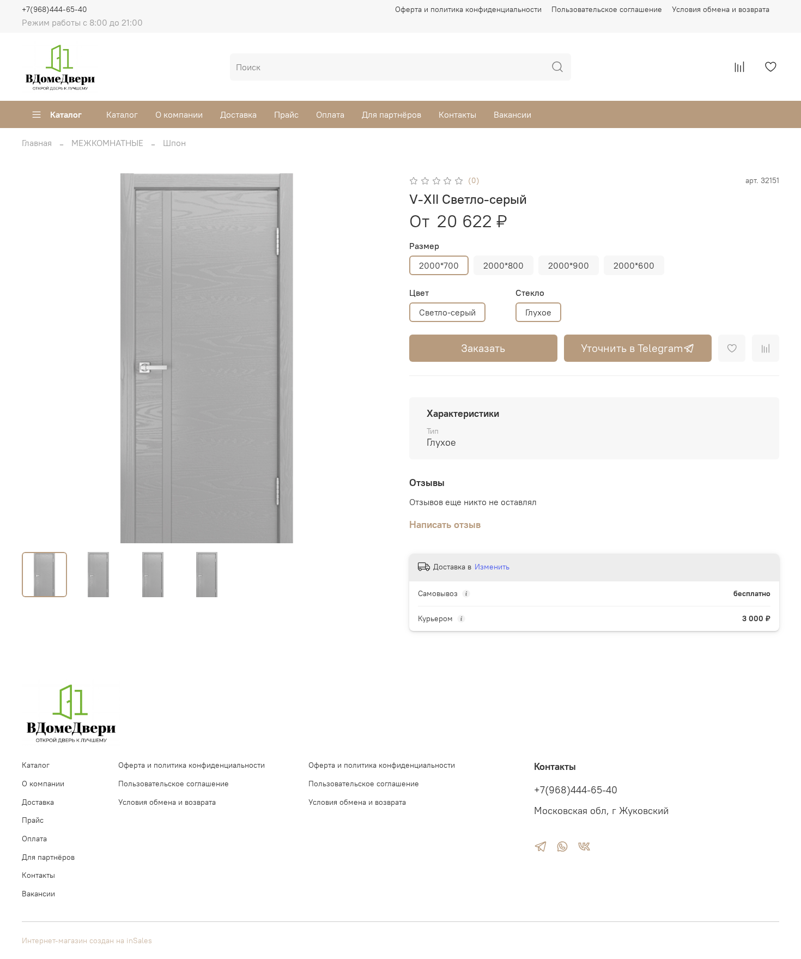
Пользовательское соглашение (606, 9)
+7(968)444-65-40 (54, 9)
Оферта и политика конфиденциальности (468, 9)
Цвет (419, 293)
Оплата (330, 114)
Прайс (286, 114)
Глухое (538, 312)
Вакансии (512, 114)
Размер (424, 246)
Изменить (492, 567)
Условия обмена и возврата (720, 9)
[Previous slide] (39, 358)
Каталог (66, 114)
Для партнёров (391, 114)
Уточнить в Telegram (632, 348)
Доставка (238, 114)
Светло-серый (447, 312)
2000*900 (568, 265)
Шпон (174, 142)
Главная (37, 142)
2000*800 (503, 265)
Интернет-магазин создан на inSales (87, 940)
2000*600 (634, 265)
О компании (179, 114)
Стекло (529, 293)
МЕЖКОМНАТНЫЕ (107, 142)
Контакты (457, 114)
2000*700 (439, 265)
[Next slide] (374, 358)
